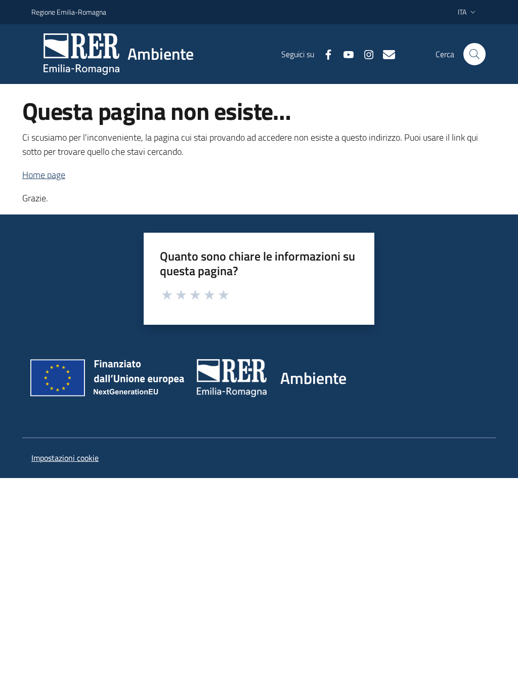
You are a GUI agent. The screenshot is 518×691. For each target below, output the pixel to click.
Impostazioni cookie (65, 458)
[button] (474, 54)
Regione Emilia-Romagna (68, 12)
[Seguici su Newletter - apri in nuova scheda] (385, 54)
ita (462, 12)
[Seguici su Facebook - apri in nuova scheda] (324, 54)
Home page (43, 175)
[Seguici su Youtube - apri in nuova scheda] (344, 54)
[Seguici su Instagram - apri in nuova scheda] (365, 54)
